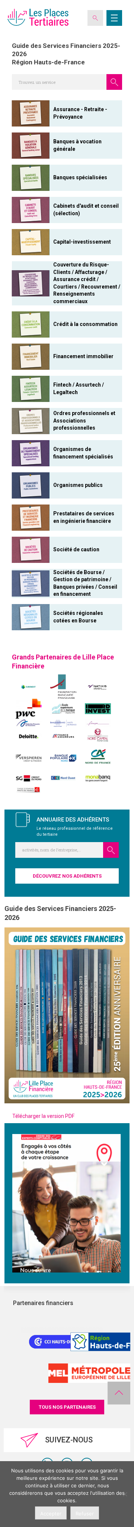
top (119, 1393)
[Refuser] (124, 1494)
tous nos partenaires (67, 1407)
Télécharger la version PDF (43, 1116)
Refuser (85, 1514)
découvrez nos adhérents (67, 876)
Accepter (50, 1514)
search (114, 82)
